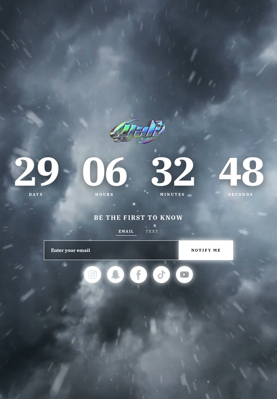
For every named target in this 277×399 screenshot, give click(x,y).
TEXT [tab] (152, 231)
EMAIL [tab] (126, 231)
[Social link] (92, 274)
